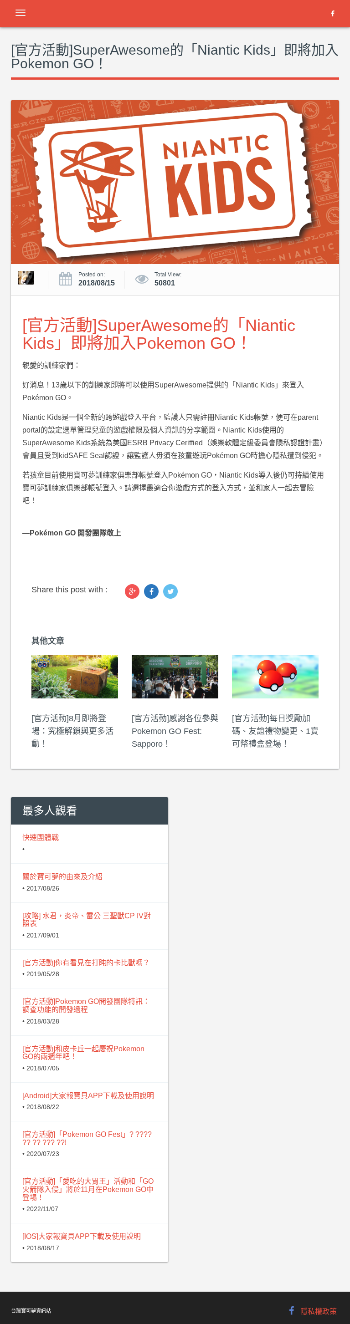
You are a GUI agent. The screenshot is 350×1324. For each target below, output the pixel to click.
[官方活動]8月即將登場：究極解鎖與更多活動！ (72, 731)
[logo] (42, 13)
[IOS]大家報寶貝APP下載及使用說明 (81, 1236)
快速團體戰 (40, 837)
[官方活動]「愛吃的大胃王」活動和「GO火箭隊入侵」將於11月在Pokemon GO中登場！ (88, 1189)
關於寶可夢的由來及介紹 (62, 877)
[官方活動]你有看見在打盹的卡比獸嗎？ (86, 963)
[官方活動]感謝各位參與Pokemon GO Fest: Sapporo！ (175, 731)
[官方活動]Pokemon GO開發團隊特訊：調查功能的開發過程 (86, 1005)
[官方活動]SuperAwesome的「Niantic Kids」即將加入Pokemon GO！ (158, 334)
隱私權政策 (318, 1311)
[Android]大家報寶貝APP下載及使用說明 (88, 1096)
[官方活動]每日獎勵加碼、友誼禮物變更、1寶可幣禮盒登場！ (275, 731)
